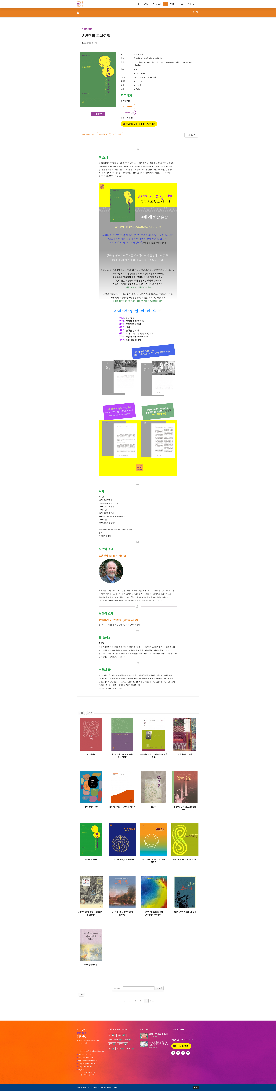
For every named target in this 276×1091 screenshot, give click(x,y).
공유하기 (191, 135)
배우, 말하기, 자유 (91, 807)
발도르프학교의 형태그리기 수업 (185, 859)
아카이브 (191, 4)
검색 (160, 988)
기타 (111, 1048)
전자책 (120, 1048)
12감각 (153, 807)
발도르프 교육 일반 (115, 1039)
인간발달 (104, 134)
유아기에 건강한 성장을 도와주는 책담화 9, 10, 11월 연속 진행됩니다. (158, 1044)
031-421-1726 (86, 1055)
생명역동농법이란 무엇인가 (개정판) (122, 807)
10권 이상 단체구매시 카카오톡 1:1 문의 (140, 123)
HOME (145, 4)
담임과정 (117, 134)
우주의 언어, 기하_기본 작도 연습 (122, 859)
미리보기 (99, 114)
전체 (111, 1035)
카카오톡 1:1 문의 (183, 1045)
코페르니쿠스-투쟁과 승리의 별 (185, 912)
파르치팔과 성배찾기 (91, 964)
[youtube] (188, 1053)
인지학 (111, 1044)
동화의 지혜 (91, 754)
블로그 (142, 1029)
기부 (176, 1029)
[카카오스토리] (173, 1053)
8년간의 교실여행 (91, 859)
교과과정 (121, 1035)
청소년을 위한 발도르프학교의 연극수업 (185, 808)
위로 (90, 713)
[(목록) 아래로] (197, 699)
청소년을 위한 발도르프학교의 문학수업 (122, 913)
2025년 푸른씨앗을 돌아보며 (158, 1034)
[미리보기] (98, 79)
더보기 (158, 600)
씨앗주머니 (122, 1044)
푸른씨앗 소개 (156, 4)
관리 (197, 1088)
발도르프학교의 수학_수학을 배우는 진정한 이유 (91, 913)
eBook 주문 (129, 112)
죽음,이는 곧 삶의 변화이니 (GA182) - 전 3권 (153, 755)
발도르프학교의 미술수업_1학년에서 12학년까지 (154, 913)
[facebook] (178, 1053)
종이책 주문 (129, 106)
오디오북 (130, 1048)
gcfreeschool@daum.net (90, 1061)
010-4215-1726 (88, 1058)
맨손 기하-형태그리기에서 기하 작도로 (153, 860)
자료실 (182, 4)
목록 (82, 713)
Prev (124, 1001)
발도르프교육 (89, 134)
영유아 (127, 1039)
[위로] (194, 699)
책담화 (172, 4)
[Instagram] (183, 1053)
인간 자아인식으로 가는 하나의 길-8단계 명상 (122, 755)
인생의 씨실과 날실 (185, 754)
